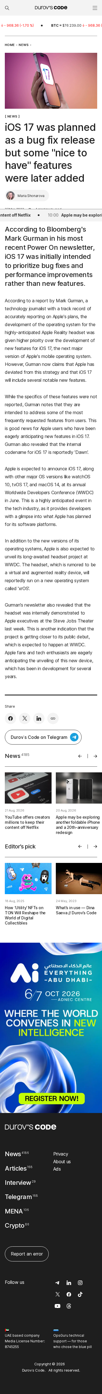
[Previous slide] (80, 756)
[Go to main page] (30, 1127)
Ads (57, 1169)
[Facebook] (10, 718)
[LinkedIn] (38, 718)
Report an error (27, 1254)
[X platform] (24, 718)
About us (62, 1161)
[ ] (12, 116)
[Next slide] (95, 756)
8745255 (12, 1347)
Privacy (60, 1154)
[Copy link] (53, 718)
